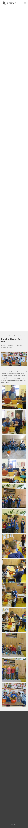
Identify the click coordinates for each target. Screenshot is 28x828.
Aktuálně (11, 335)
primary (6, 335)
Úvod (2, 335)
